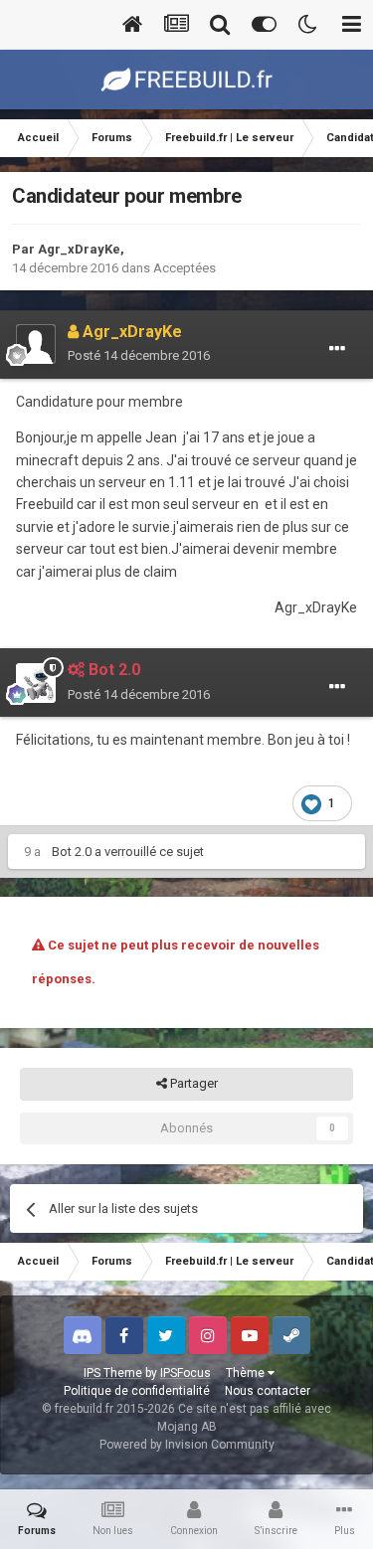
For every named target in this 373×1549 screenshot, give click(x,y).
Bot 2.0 (72, 851)
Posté (139, 355)
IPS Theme (113, 1373)
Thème (247, 1373)
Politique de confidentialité (137, 1391)
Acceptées (184, 267)
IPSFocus (185, 1373)
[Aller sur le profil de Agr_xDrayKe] (36, 344)
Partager (192, 1083)
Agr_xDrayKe (79, 249)
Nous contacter (267, 1391)
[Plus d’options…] (337, 349)
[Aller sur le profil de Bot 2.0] (36, 683)
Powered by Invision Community (187, 1445)
